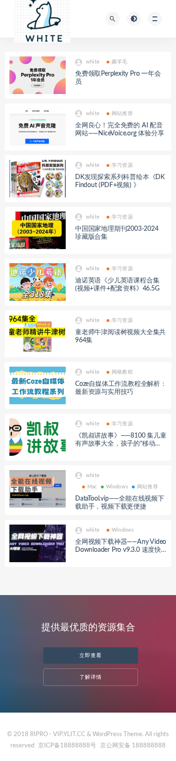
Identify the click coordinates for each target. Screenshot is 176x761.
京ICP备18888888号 (68, 746)
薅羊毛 (120, 61)
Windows (117, 486)
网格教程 (122, 372)
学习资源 (122, 165)
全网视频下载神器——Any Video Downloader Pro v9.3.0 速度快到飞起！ (120, 550)
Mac (92, 486)
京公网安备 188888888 (133, 746)
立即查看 (90, 655)
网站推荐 (122, 113)
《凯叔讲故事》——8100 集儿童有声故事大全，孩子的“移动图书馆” (121, 443)
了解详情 (90, 677)
